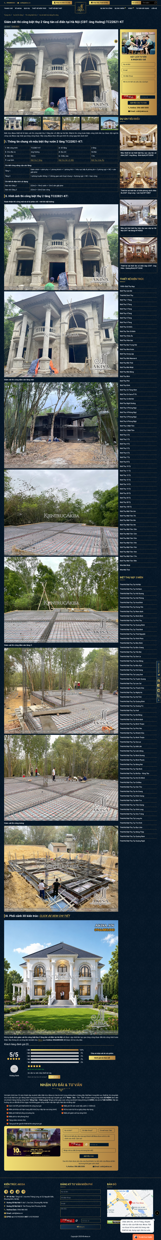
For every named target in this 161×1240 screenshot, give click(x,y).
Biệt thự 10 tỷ (125, 466)
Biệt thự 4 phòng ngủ (128, 412)
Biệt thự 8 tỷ (125, 462)
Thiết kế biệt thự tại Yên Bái (130, 652)
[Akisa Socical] (6, 1192)
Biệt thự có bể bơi (127, 399)
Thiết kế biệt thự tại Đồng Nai (131, 764)
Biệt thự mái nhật (126, 367)
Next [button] (116, 72)
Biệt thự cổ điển (126, 327)
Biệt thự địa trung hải (128, 345)
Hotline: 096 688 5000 (139, 108)
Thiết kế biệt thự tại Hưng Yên (131, 607)
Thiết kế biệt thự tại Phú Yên (131, 728)
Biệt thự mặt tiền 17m (128, 556)
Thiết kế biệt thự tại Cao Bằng (131, 661)
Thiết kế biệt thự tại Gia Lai (130, 742)
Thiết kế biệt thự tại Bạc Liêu (131, 827)
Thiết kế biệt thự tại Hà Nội (130, 584)
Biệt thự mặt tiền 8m (128, 520)
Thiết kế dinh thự (126, 295)
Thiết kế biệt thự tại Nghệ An (131, 692)
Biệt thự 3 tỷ (125, 439)
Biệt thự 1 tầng (126, 300)
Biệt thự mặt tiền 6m (128, 511)
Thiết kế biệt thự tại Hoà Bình (131, 602)
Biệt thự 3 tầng (126, 309)
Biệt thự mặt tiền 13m (128, 538)
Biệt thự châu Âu (97, 160)
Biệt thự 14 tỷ (125, 484)
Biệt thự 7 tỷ (125, 457)
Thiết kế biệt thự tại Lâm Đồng (131, 751)
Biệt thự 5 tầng (126, 318)
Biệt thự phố (125, 381)
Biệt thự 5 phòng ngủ (128, 417)
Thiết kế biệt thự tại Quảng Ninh (132, 625)
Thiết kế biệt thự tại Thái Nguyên (132, 634)
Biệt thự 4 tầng (126, 313)
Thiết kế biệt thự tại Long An (131, 818)
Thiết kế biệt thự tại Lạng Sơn (131, 674)
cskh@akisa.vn (25, 3)
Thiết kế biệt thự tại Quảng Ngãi (132, 841)
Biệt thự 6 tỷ (125, 453)
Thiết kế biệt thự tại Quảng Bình (132, 701)
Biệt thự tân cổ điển (66, 160)
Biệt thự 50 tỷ (125, 502)
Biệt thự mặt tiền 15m (128, 547)
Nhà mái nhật (125, 565)
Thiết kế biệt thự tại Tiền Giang (132, 805)
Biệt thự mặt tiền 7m (128, 516)
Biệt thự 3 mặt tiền (127, 430)
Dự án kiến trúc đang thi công (48, 15)
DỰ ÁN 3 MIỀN (120, 8)
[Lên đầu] (157, 1213)
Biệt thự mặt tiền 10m (128, 529)
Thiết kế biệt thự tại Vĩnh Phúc (131, 638)
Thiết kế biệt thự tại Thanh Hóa (132, 688)
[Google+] (116, 55)
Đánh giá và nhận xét (102, 1058)
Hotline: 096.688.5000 (76, 1166)
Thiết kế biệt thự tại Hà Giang (131, 670)
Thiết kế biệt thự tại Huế (129, 710)
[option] (61, 72)
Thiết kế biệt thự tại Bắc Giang (132, 647)
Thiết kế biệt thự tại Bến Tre (131, 800)
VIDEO (130, 8)
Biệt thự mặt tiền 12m (128, 534)
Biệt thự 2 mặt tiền (127, 426)
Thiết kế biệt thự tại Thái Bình (131, 629)
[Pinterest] (116, 60)
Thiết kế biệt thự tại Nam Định (131, 611)
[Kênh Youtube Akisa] (159, 690)
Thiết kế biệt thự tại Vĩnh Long (131, 809)
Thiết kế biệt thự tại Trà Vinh (131, 823)
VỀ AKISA (18, 8)
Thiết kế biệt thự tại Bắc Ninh (131, 643)
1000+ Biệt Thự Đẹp (127, 286)
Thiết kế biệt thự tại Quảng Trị (131, 706)
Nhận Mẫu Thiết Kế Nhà (100, 3)
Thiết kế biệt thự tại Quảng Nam (132, 836)
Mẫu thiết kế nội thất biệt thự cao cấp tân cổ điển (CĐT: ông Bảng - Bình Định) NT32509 (138, 154)
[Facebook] (116, 46)
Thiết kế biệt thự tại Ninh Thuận (132, 737)
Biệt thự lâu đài (126, 291)
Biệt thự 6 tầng (126, 322)
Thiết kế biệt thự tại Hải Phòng (132, 598)
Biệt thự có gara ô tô (128, 394)
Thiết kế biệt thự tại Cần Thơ (131, 787)
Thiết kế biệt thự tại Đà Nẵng (131, 715)
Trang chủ (7, 15)
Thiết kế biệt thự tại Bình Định (131, 719)
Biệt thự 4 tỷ (125, 444)
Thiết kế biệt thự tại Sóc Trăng (132, 814)
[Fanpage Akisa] (159, 685)
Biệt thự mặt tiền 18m (128, 561)
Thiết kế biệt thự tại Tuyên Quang (133, 679)
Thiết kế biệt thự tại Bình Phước (132, 760)
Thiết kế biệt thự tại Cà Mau (130, 782)
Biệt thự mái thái (126, 363)
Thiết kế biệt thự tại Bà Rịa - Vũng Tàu (134, 773)
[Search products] (155, 2)
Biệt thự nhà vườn (127, 349)
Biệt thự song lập (127, 354)
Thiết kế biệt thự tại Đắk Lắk (131, 746)
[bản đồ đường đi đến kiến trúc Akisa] (130, 1203)
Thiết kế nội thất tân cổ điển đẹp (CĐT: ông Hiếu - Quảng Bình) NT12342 (138, 267)
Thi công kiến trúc (31, 15)
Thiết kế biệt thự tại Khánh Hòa (132, 733)
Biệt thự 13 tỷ (125, 480)
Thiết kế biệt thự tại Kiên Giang (132, 796)
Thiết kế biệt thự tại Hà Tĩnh (131, 697)
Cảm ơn (54, 1077)
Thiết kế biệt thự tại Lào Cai (130, 683)
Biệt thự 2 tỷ (125, 435)
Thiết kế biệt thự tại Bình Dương (132, 755)
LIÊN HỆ (154, 8)
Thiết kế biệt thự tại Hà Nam (131, 589)
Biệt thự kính (125, 385)
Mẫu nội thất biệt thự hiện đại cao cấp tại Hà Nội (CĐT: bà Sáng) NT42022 (138, 229)
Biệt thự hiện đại (126, 340)
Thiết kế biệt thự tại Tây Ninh (131, 769)
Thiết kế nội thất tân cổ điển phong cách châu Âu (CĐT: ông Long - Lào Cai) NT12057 (138, 192)
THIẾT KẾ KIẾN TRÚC (39, 8)
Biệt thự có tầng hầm (128, 390)
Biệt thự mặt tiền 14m (128, 543)
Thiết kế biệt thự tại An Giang (131, 791)
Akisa (40, 1040)
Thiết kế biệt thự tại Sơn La (130, 656)
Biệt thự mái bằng (127, 372)
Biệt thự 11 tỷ (125, 471)
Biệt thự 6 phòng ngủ (128, 421)
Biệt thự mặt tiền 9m (128, 525)
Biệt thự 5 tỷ (125, 448)
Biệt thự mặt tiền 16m (128, 552)
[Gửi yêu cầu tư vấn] (159, 680)
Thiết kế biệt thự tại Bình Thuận (132, 724)
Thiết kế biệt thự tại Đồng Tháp (132, 832)
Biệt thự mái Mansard (128, 358)
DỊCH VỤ (27, 8)
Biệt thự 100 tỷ (126, 507)
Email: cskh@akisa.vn (103, 1166)
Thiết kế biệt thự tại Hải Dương (132, 593)
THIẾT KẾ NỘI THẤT (55, 8)
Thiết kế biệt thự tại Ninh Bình (131, 616)
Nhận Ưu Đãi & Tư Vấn (63, 3)
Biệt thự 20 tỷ (125, 493)
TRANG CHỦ (8, 8)
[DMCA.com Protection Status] (115, 1222)
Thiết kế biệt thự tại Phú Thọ (131, 620)
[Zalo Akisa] (159, 695)
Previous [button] (6, 72)
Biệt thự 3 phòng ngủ (128, 408)
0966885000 (11, 3)
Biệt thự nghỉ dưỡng (128, 403)
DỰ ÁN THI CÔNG (106, 8)
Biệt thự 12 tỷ (125, 475)
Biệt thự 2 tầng (36, 160)
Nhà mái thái (125, 570)
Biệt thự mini (125, 376)
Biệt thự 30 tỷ (125, 498)
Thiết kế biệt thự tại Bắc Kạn (131, 665)
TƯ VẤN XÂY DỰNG (142, 8)
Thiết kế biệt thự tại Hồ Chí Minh (132, 778)
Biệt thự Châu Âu (126, 336)
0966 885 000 (22, 1210)
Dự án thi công (18, 15)
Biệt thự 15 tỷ (125, 489)
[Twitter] (116, 50)
